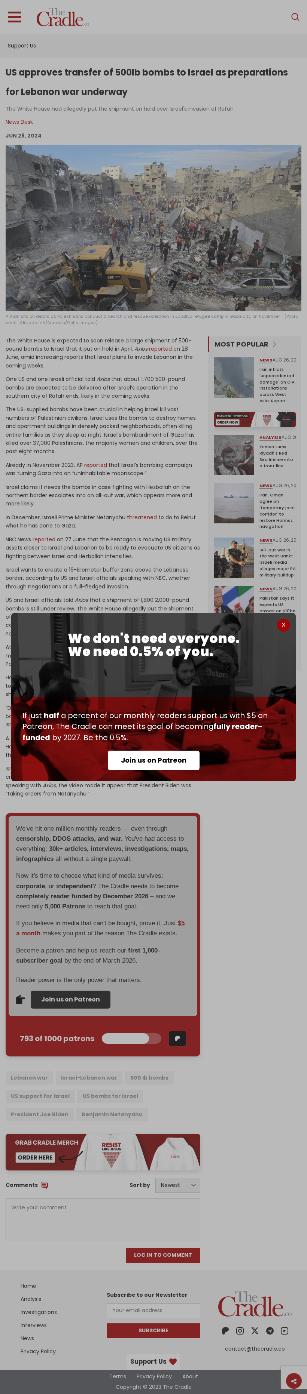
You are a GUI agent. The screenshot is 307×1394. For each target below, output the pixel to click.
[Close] (283, 625)
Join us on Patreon (153, 760)
